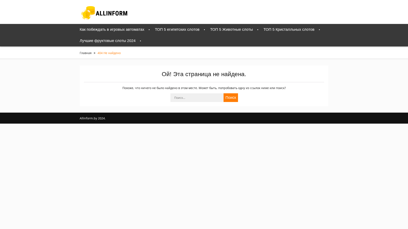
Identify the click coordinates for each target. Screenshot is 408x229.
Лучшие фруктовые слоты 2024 (108, 41)
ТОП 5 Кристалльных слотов (289, 29)
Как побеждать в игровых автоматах (112, 29)
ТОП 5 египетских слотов (177, 29)
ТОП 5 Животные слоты (231, 29)
